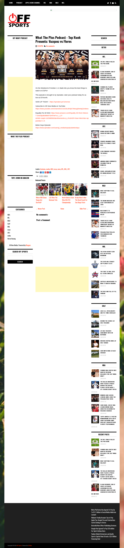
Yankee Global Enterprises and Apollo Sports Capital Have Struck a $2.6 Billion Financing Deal (103, 536)
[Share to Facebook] (45, 176)
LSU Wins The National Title (53, 198)
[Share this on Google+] (45, 172)
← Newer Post (40, 208)
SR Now (30, 545)
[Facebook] (110, 3)
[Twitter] (108, 3)
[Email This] (40, 176)
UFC (68, 169)
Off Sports (19, 545)
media (48, 169)
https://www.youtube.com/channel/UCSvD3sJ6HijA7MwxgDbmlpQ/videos (62, 109)
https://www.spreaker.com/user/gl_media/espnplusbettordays (57, 128)
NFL (45, 3)
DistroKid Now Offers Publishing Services (103, 525)
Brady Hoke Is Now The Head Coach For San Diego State (81, 200)
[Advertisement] (62, 279)
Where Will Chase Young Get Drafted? (41, 200)
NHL (63, 3)
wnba (9, 235)
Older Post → (84, 208)
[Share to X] (43, 176)
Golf (9, 224)
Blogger (28, 245)
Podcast (19, 3)
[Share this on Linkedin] (50, 172)
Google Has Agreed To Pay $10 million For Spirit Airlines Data (102, 529)
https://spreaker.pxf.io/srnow (60, 102)
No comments (50, 46)
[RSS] (115, 3)
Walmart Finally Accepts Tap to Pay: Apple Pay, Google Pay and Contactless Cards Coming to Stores (103, 520)
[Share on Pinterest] (48, 172)
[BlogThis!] (42, 176)
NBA (50, 3)
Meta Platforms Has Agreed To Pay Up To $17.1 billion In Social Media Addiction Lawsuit (103, 512)
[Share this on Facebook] (41, 172)
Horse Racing (12, 238)
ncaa (55, 169)
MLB (57, 3)
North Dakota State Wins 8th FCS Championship (68, 200)
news (59, 169)
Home (11, 3)
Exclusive (42, 169)
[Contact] (113, 3)
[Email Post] (36, 176)
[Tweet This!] (43, 172)
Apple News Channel (33, 3)
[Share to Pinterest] (47, 176)
